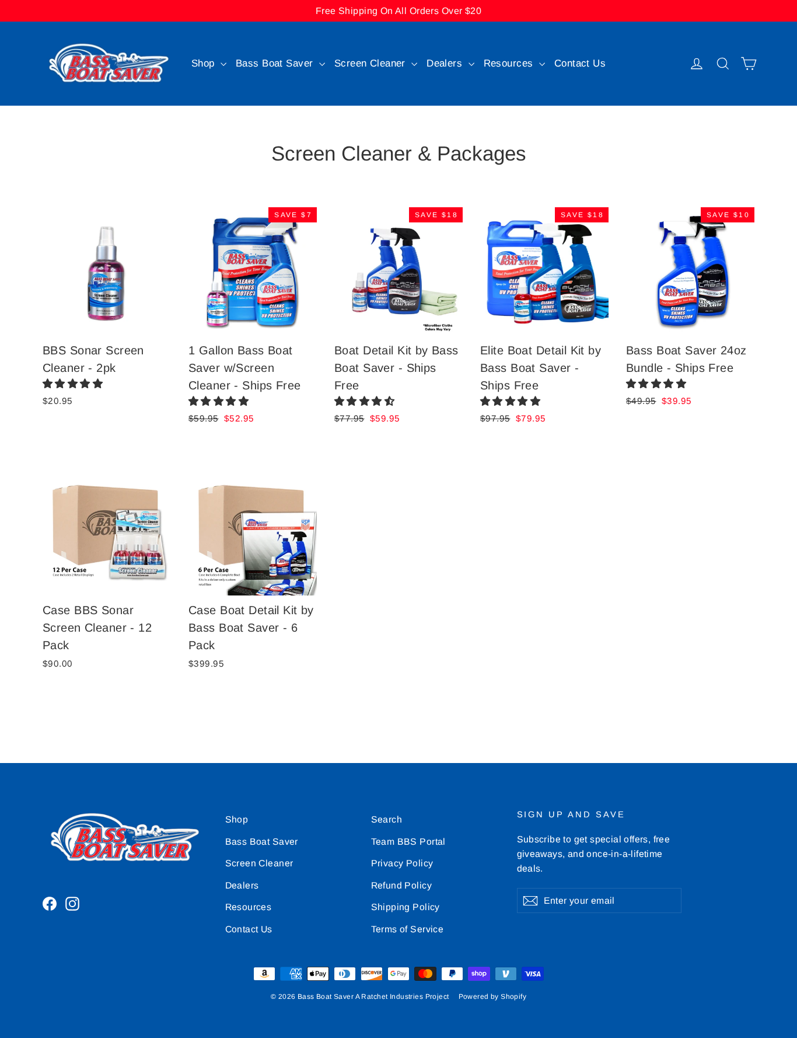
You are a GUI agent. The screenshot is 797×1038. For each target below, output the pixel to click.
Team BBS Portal (408, 842)
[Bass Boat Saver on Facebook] (50, 903)
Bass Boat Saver (276, 63)
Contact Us (580, 63)
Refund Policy (401, 885)
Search (387, 819)
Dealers (446, 63)
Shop (204, 63)
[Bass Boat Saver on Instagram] (72, 903)
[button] (74, 383)
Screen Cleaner (371, 63)
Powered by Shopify (493, 996)
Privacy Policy (402, 863)
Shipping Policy (405, 907)
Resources (510, 63)
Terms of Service (407, 929)
